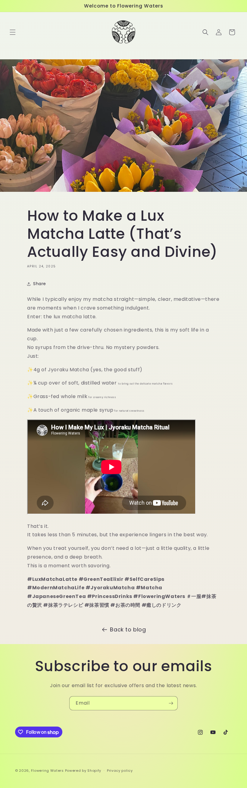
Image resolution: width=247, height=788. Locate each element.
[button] (12, 32)
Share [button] (39, 284)
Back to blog (128, 629)
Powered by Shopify (83, 770)
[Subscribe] (170, 703)
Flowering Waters (47, 770)
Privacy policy (120, 770)
